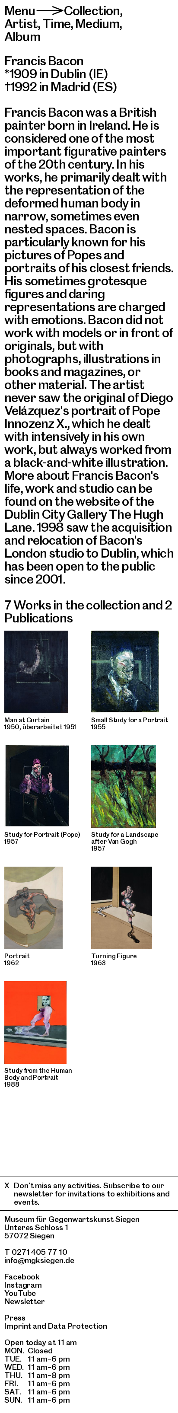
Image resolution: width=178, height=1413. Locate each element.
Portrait (16, 956)
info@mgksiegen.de (39, 1260)
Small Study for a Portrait (129, 720)
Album (22, 36)
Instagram (23, 1284)
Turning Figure (114, 956)
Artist (21, 23)
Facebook (22, 1276)
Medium (97, 23)
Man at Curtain (27, 720)
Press (14, 1317)
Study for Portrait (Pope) (42, 835)
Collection (92, 10)
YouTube (20, 1293)
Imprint (17, 1325)
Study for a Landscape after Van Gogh (125, 838)
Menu (19, 10)
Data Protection (77, 1325)
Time (56, 23)
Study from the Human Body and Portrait (38, 1074)
